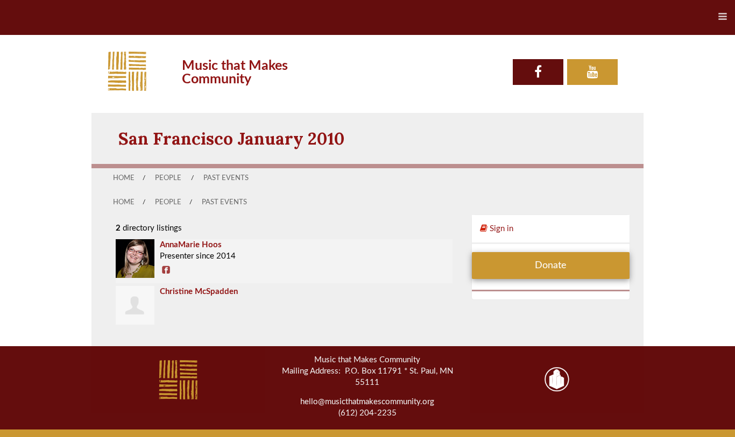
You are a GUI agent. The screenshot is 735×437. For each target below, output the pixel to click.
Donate (551, 265)
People (168, 178)
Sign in (500, 229)
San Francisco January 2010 (231, 138)
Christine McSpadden (199, 292)
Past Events (226, 178)
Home (124, 178)
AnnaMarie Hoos (191, 245)
